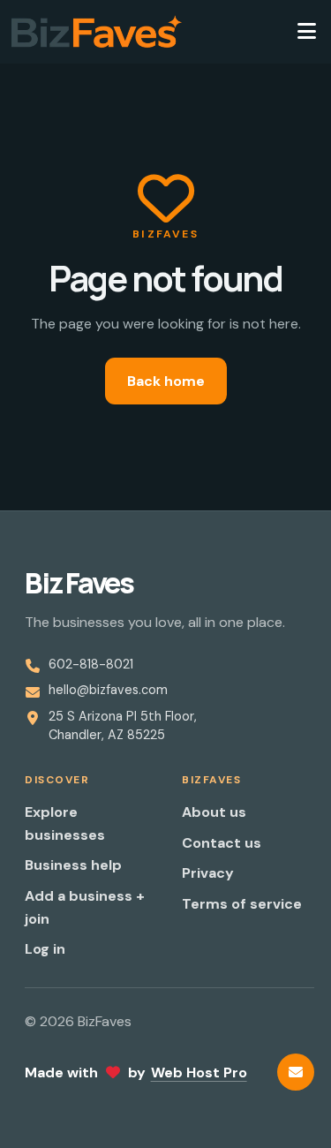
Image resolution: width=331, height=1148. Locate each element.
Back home (166, 381)
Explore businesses (65, 823)
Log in (45, 949)
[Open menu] (306, 31)
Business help (73, 865)
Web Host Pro (199, 1072)
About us (214, 812)
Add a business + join (85, 907)
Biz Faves (79, 583)
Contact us (221, 843)
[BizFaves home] (97, 31)
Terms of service (242, 904)
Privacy (208, 873)
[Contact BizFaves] (295, 1072)
